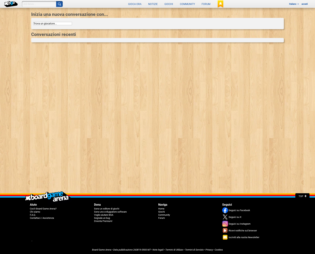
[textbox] (53, 23)
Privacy (209, 249)
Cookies (219, 249)
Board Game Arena (101, 249)
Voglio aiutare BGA (103, 214)
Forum (206, 4)
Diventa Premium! (103, 221)
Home (161, 208)
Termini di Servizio (194, 249)
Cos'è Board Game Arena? (43, 208)
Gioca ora (134, 4)
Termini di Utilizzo (174, 249)
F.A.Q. (33, 214)
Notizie (153, 4)
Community (187, 4)
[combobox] (52, 23)
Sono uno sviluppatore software (110, 211)
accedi (305, 4)
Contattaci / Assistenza (42, 218)
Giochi (168, 4)
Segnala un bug (102, 218)
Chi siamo (35, 211)
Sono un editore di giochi (106, 208)
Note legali (158, 249)
